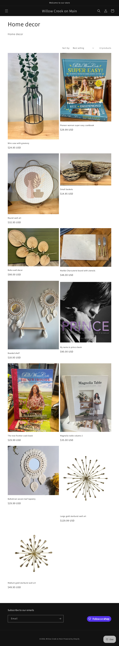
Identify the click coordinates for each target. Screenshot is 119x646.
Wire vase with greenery (18, 143)
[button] (6, 10)
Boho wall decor (15, 270)
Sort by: (66, 48)
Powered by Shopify (71, 639)
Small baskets (66, 189)
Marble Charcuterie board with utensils (77, 270)
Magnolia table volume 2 (71, 436)
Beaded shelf (14, 353)
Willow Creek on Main (54, 639)
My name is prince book (71, 347)
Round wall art (14, 218)
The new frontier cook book (20, 436)
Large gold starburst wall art (73, 516)
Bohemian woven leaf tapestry (22, 499)
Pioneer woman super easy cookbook (77, 125)
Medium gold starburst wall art (22, 583)
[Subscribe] (60, 618)
